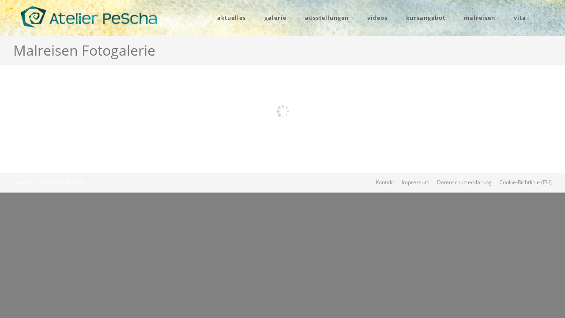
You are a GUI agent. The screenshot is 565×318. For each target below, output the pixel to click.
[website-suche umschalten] (546, 18)
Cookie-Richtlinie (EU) (525, 182)
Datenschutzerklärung (464, 182)
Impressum (415, 182)
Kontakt (385, 182)
